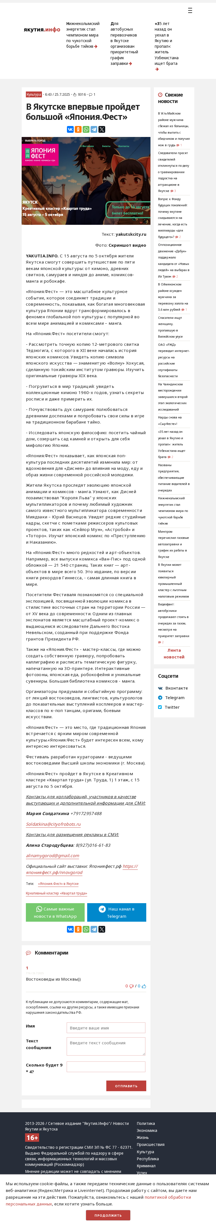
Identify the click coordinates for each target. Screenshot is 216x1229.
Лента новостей (174, 653)
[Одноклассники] (78, 129)
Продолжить (108, 1215)
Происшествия (151, 1144)
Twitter (172, 707)
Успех (142, 1172)
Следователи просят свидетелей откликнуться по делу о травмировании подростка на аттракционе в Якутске (173, 172)
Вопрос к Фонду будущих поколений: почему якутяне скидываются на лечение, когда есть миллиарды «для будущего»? (173, 218)
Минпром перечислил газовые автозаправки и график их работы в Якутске (173, 544)
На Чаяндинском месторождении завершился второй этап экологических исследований (173, 396)
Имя (30, 1026)
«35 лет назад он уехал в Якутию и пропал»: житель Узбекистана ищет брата (167, 43)
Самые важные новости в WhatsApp (55, 912)
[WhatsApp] (86, 129)
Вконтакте (176, 688)
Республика (148, 1158)
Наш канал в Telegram (120, 912)
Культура (34, 94)
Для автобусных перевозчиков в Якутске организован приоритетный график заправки (124, 43)
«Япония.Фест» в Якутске (58, 883)
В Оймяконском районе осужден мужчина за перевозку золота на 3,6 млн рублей (173, 297)
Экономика (147, 1130)
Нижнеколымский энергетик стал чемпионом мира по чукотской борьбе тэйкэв (83, 35)
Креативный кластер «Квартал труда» (56, 893)
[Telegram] (94, 129)
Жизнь (143, 1137)
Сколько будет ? (44, 1068)
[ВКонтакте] (70, 129)
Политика (146, 1123)
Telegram (174, 697)
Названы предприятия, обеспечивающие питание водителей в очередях (174, 477)
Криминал (146, 1165)
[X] (101, 129)
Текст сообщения (38, 1044)
